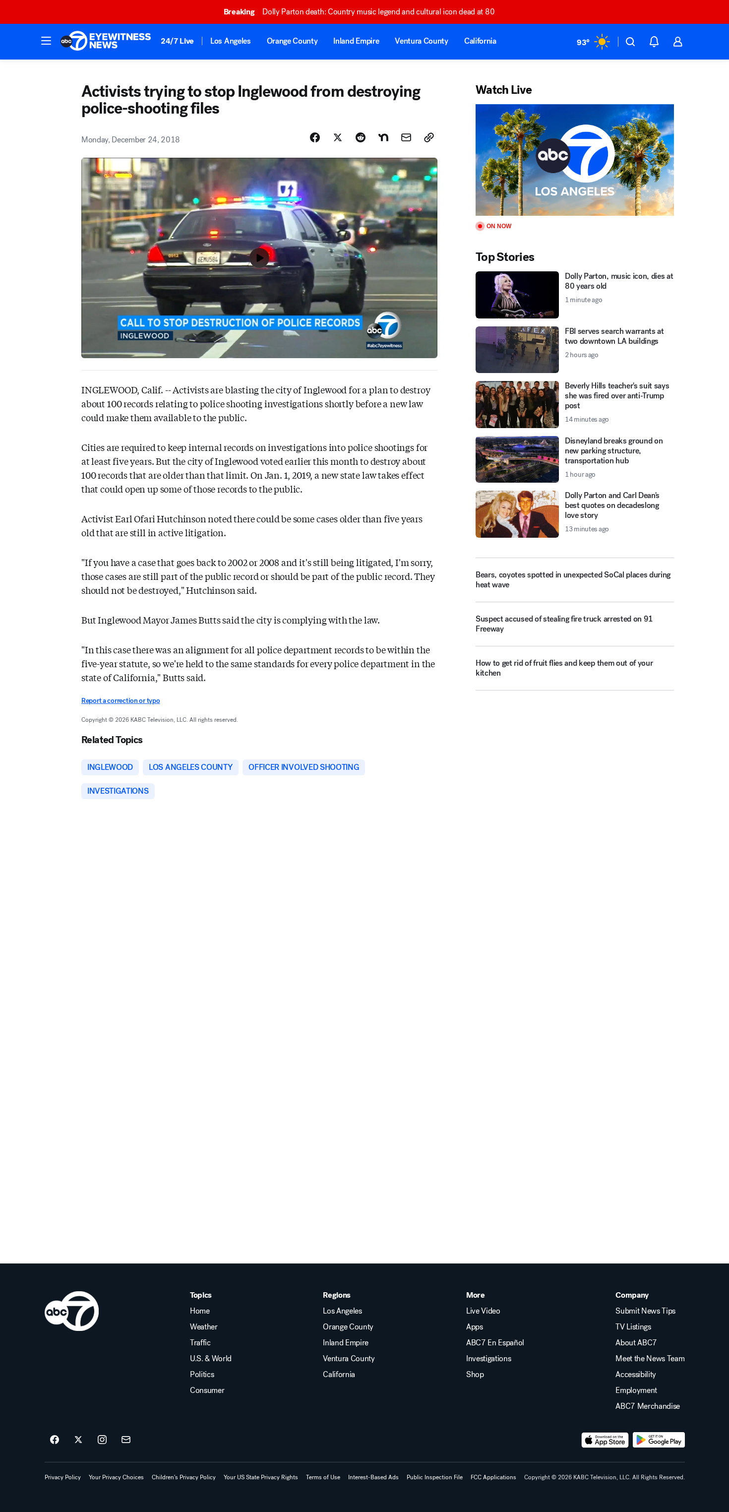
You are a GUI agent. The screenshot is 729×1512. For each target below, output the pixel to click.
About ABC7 (636, 1343)
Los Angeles (230, 41)
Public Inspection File (435, 1477)
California (480, 41)
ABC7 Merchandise (647, 1406)
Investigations (488, 1359)
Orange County (292, 41)
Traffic (200, 1343)
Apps (474, 1327)
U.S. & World (211, 1359)
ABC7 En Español (495, 1343)
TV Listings (633, 1327)
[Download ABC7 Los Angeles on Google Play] (659, 1440)
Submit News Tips (645, 1311)
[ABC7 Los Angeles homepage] (106, 42)
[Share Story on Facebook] (314, 137)
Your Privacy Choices (116, 1477)
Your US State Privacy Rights (261, 1477)
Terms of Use (323, 1477)
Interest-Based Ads (373, 1477)
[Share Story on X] (337, 137)
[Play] (575, 160)
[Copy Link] (429, 137)
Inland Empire (356, 41)
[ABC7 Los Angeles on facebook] (54, 1440)
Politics (202, 1375)
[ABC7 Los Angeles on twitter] (78, 1440)
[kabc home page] (72, 1311)
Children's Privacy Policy (184, 1477)
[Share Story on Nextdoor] (383, 137)
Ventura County (421, 41)
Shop (475, 1375)
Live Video (483, 1311)
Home (200, 1311)
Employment (636, 1390)
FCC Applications (493, 1477)
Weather (204, 1327)
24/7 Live (177, 41)
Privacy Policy (63, 1477)
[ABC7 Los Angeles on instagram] (102, 1440)
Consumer (207, 1390)
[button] (46, 41)
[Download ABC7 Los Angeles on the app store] (605, 1440)
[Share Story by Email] (406, 137)
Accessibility (635, 1375)
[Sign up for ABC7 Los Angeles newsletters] (126, 1440)
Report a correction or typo (120, 700)
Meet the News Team (649, 1359)
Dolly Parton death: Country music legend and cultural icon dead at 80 (359, 11)
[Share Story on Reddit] (360, 137)
